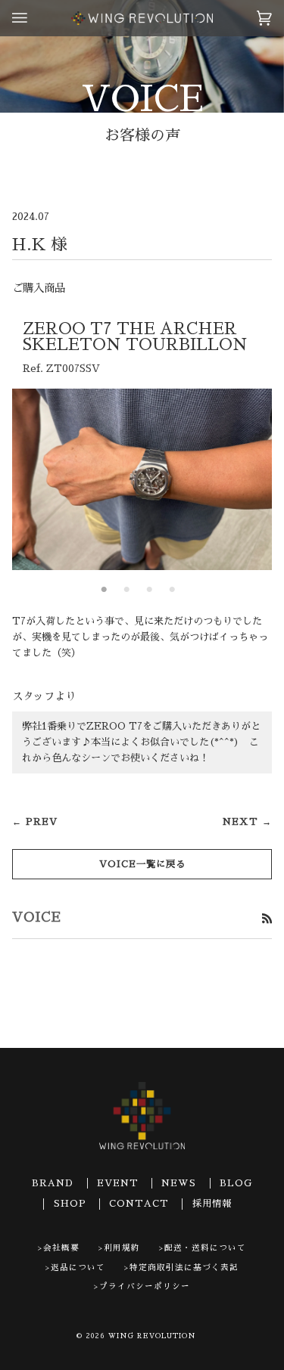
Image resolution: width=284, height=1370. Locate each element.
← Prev (35, 821)
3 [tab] (150, 589)
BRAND (52, 1183)
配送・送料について (205, 1248)
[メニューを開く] (35, 18)
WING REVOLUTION (152, 1336)
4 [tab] (172, 589)
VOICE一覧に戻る (142, 864)
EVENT (118, 1183)
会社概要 (61, 1248)
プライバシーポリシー (144, 1286)
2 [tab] (127, 589)
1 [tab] (104, 589)
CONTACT (139, 1203)
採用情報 (212, 1203)
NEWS (178, 1183)
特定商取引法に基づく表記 (184, 1267)
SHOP (70, 1203)
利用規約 (122, 1248)
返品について (78, 1267)
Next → (247, 821)
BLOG (236, 1183)
